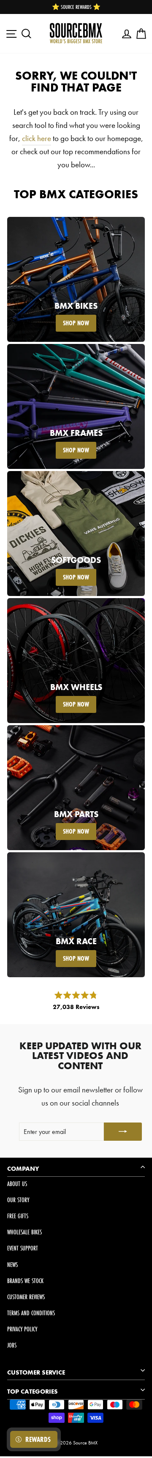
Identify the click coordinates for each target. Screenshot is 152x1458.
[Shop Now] (76, 279)
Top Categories (32, 1391)
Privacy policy (22, 1329)
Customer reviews (26, 1296)
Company (23, 1168)
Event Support (22, 1248)
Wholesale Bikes (24, 1232)
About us (17, 1183)
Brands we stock (25, 1280)
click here (36, 138)
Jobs (11, 1345)
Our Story (18, 1199)
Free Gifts (17, 1215)
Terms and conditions (31, 1312)
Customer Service (36, 1372)
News (12, 1264)
